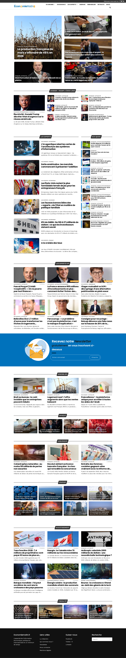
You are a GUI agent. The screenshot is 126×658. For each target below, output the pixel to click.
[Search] (110, 639)
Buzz (108, 4)
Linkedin (68, 644)
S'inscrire (95, 357)
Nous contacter (45, 647)
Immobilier (91, 4)
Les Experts (72, 4)
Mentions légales (45, 650)
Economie (50, 4)
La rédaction (44, 639)
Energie (82, 4)
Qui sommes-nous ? (46, 642)
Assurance (61, 4)
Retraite (101, 4)
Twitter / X (69, 642)
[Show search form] (110, 7)
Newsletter (43, 644)
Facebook (69, 639)
